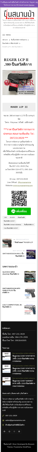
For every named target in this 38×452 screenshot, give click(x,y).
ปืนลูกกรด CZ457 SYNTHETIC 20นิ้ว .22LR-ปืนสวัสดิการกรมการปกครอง (24, 371)
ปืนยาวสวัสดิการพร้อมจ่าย (28, 353)
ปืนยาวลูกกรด (16, 353)
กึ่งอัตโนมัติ (21, 217)
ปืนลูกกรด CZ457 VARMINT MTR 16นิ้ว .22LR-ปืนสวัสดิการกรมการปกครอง (24, 383)
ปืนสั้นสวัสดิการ (29, 224)
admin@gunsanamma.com (15, 420)
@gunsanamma (24, 182)
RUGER (12, 217)
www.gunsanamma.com (23, 185)
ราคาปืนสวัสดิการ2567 (11, 228)
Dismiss (31, 5)
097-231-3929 (11, 416)
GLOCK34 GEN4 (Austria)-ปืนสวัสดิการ (10, 273)
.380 (5, 217)
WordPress (27, 447)
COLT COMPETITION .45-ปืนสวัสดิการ (12, 306)
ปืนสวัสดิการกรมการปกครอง (12, 224)
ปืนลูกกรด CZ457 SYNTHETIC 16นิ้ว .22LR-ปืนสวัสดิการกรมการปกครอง (24, 358)
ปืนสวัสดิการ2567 (9, 221)
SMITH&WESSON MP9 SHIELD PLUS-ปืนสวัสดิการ (11, 290)
